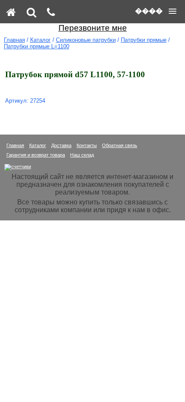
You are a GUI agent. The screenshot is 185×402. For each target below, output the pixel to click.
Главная (14, 40)
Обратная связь (119, 145)
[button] (156, 11)
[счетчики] (17, 166)
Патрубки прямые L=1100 (36, 46)
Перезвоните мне (93, 27)
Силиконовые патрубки (86, 40)
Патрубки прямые (143, 40)
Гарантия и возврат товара (35, 154)
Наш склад (82, 154)
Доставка (61, 145)
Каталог (40, 40)
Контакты (87, 145)
